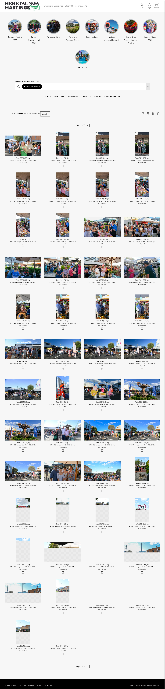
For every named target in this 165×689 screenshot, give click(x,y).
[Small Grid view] (153, 113)
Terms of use (29, 685)
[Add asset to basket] (23, 166)
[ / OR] (35, 81)
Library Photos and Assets (76, 6)
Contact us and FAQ (13, 685)
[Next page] (88, 125)
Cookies (48, 685)
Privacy (39, 685)
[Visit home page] (22, 6)
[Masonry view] (143, 113)
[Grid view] (148, 113)
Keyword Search (27, 81)
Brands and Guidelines (53, 6)
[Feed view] (158, 113)
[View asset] (23, 144)
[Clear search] (148, 86)
